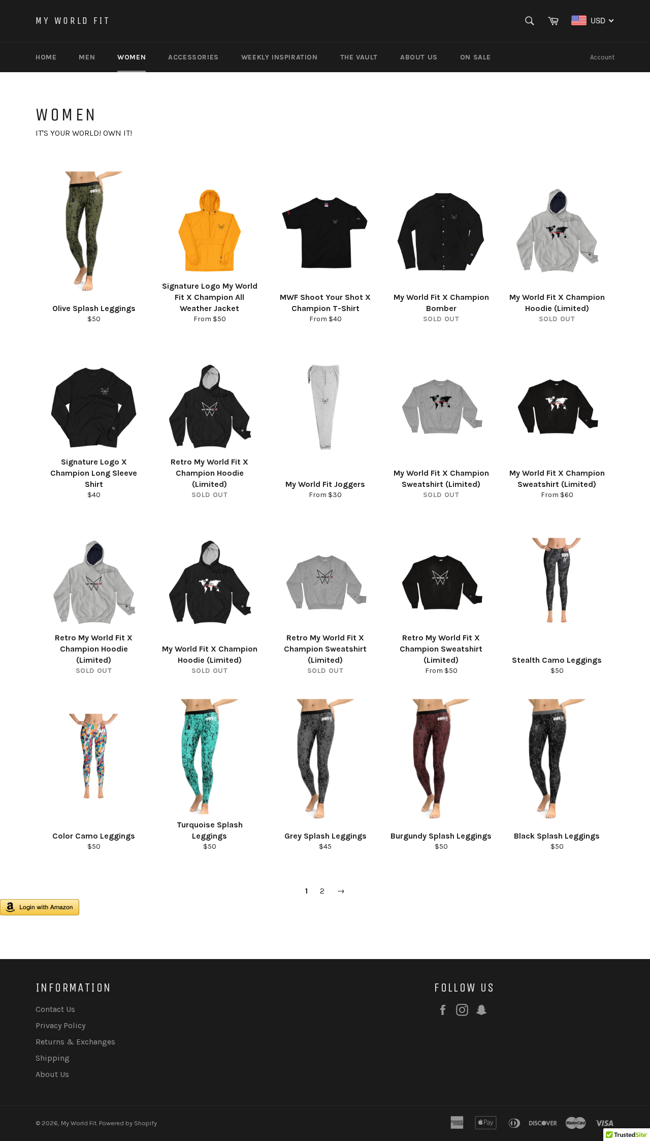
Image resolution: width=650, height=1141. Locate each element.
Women (131, 57)
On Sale (475, 57)
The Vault (359, 57)
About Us (419, 57)
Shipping (53, 1058)
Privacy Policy (60, 1025)
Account (602, 57)
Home (46, 57)
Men (87, 57)
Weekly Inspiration (279, 57)
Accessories (193, 57)
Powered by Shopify (128, 1123)
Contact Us (55, 1009)
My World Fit (73, 20)
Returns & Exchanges (75, 1041)
